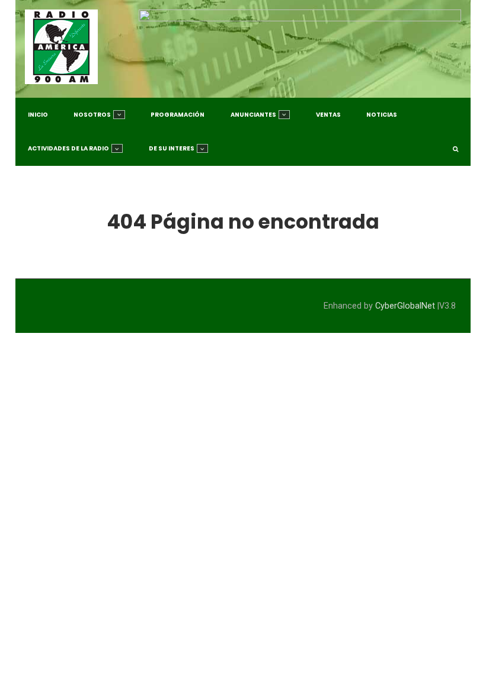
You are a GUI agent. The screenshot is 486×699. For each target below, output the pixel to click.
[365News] (61, 46)
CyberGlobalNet (405, 306)
